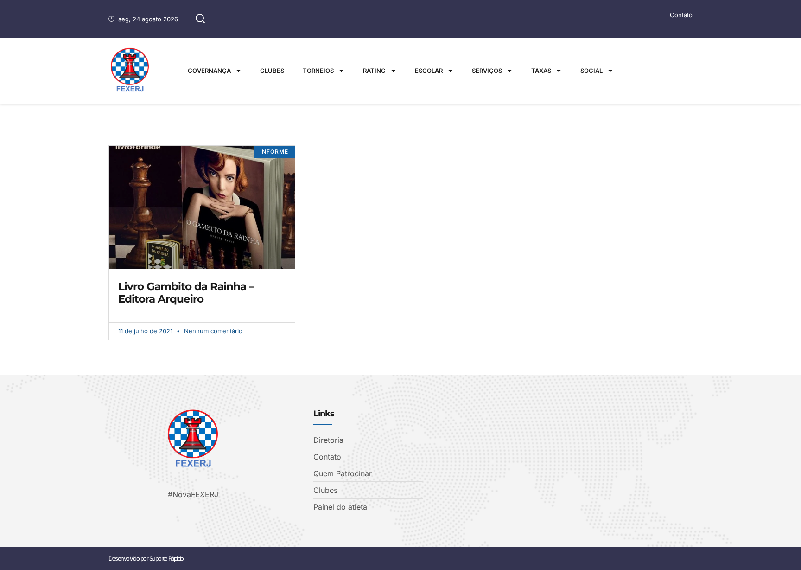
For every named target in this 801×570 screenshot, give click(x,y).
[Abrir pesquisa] (200, 19)
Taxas (541, 70)
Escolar (429, 70)
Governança (209, 70)
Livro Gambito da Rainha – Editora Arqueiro (186, 293)
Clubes (272, 70)
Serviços (487, 70)
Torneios (318, 70)
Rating (374, 70)
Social (591, 70)
